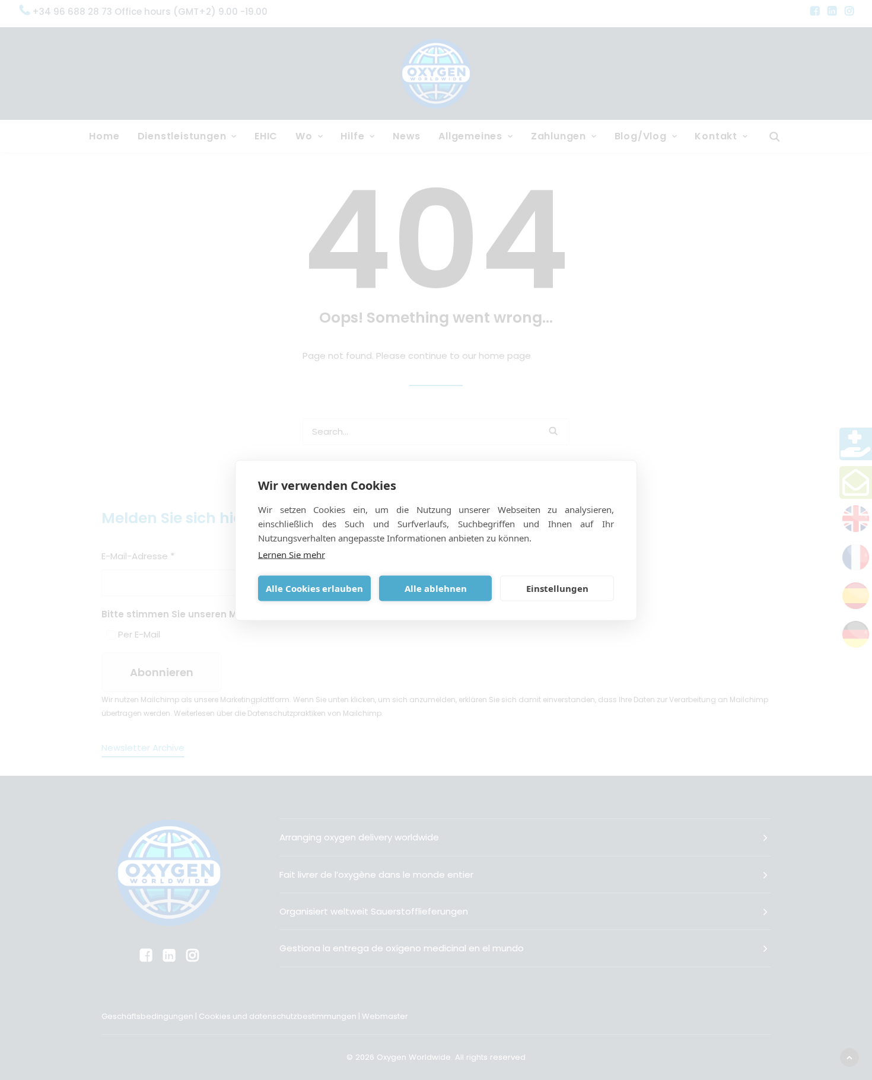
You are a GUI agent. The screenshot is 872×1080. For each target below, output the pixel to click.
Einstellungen (557, 588)
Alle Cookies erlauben (314, 588)
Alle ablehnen (436, 588)
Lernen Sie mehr (291, 554)
